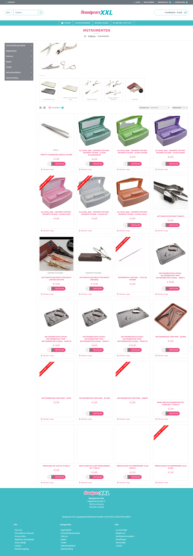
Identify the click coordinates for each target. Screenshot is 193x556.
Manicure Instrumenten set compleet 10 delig (170, 403)
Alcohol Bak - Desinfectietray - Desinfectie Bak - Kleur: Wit (94, 213)
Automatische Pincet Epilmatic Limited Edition (56, 278)
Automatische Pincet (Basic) (170, 216)
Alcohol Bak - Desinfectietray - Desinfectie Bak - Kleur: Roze (56, 213)
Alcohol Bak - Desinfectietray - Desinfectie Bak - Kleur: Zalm (132, 213)
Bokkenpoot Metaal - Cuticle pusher (132, 278)
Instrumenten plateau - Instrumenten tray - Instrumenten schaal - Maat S (94, 339)
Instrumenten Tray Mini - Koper (170, 337)
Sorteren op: (144, 107)
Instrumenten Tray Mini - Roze (56, 398)
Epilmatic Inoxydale (55, 273)
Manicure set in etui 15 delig (56, 466)
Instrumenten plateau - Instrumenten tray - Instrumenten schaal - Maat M (56, 339)
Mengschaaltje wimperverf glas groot (132, 467)
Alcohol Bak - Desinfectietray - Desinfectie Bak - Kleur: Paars (170, 151)
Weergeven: (177, 107)
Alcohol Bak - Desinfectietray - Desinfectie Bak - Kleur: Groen (132, 151)
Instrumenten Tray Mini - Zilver (94, 398)
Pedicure (92, 36)
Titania (55, 150)
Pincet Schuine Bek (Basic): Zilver (56, 155)
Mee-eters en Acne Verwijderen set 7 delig (94, 467)
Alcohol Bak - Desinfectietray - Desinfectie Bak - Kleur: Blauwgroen (94, 152)
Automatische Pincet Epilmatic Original (94, 278)
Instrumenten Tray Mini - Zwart (132, 398)
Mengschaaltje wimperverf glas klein (171, 467)
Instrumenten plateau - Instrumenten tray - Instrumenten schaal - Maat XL (132, 339)
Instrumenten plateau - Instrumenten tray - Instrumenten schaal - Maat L (170, 275)
